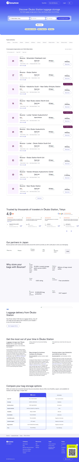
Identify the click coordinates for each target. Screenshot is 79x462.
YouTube (63, 452)
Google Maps (21, 226)
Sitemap (37, 447)
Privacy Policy (51, 445)
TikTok (62, 449)
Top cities (44, 3)
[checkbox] (8, 42)
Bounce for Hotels (26, 451)
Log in (64, 3)
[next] (71, 231)
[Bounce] (12, 2)
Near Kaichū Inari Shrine (57, 363)
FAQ (36, 443)
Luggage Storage (14, 435)
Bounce (8, 435)
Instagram (63, 447)
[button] (63, 18)
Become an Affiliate (27, 449)
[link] (12, 326)
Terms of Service (52, 443)
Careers (24, 452)
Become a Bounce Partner (28, 447)
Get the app (25, 443)
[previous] (67, 231)
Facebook (63, 443)
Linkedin (63, 451)
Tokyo (21, 435)
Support (37, 445)
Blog (24, 445)
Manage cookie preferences (52, 448)
